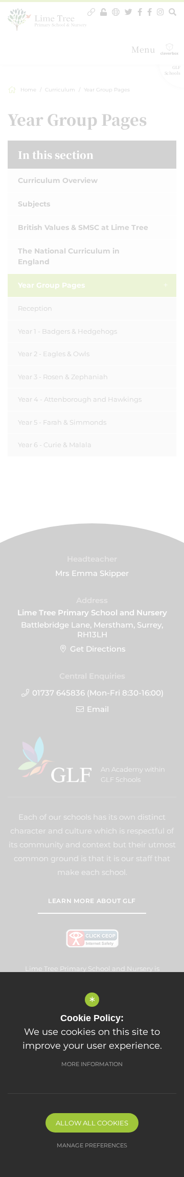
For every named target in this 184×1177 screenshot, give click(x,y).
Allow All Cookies (92, 1123)
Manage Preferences (92, 1145)
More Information (92, 1064)
